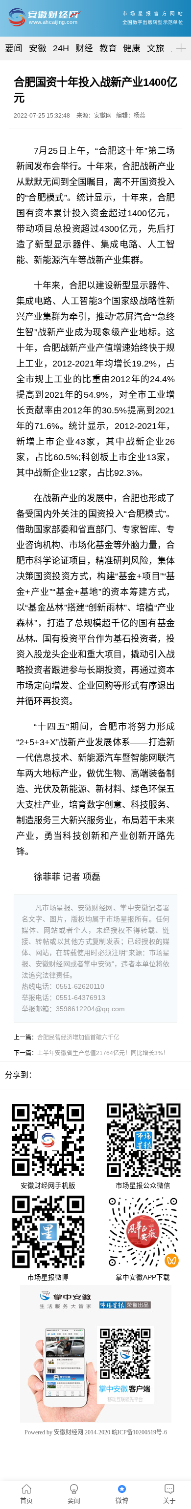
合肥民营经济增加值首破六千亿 (78, 1037)
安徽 (38, 48)
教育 (108, 48)
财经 (84, 48)
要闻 (14, 48)
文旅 (156, 48)
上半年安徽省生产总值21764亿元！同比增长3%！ (103, 1053)
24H (61, 48)
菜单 (179, 40)
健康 (132, 48)
